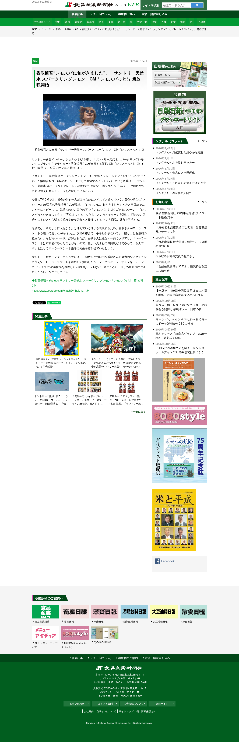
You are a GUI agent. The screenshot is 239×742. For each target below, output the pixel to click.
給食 (173, 21)
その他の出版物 (102, 642)
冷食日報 (187, 621)
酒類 (67, 21)
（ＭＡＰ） (131, 678)
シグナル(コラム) (100, 14)
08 (76, 29)
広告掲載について (133, 703)
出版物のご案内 (128, 658)
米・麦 (121, 21)
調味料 (90, 21)
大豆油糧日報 (160, 621)
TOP (34, 29)
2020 (68, 29)
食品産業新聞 (42, 621)
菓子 (101, 21)
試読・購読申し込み (154, 14)
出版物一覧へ (126, 14)
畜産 (110, 21)
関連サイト (162, 703)
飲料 (57, 21)
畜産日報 (69, 621)
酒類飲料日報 (130, 621)
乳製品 (78, 21)
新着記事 (77, 14)
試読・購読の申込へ (166, 82)
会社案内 (89, 711)
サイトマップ (126, 711)
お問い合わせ (77, 703)
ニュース (46, 29)
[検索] (197, 5)
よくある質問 (105, 703)
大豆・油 (142, 21)
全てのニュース (42, 21)
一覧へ (203, 141)
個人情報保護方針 (146, 711)
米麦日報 (99, 621)
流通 (182, 21)
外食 (163, 21)
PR (191, 21)
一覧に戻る (139, 411)
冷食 (154, 21)
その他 (201, 21)
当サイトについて (106, 711)
